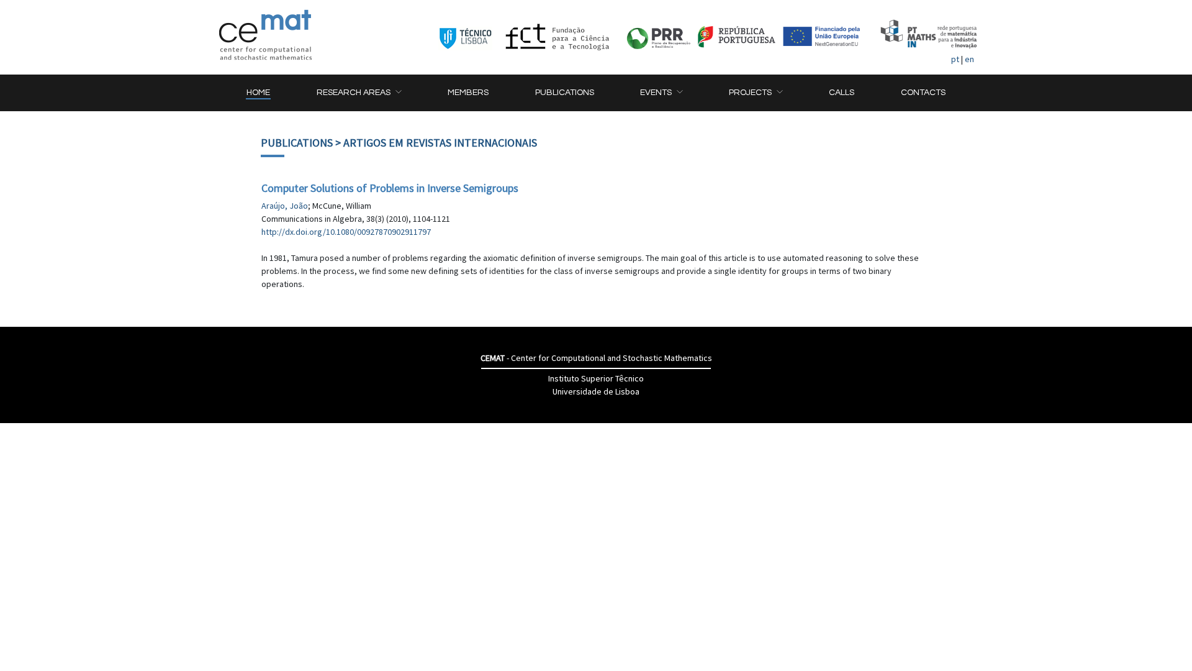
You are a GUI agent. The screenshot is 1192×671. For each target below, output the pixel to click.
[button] (359, 92)
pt (955, 59)
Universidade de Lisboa (596, 391)
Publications (297, 142)
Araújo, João (284, 205)
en (969, 59)
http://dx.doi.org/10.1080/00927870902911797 (346, 231)
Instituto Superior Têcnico (596, 378)
